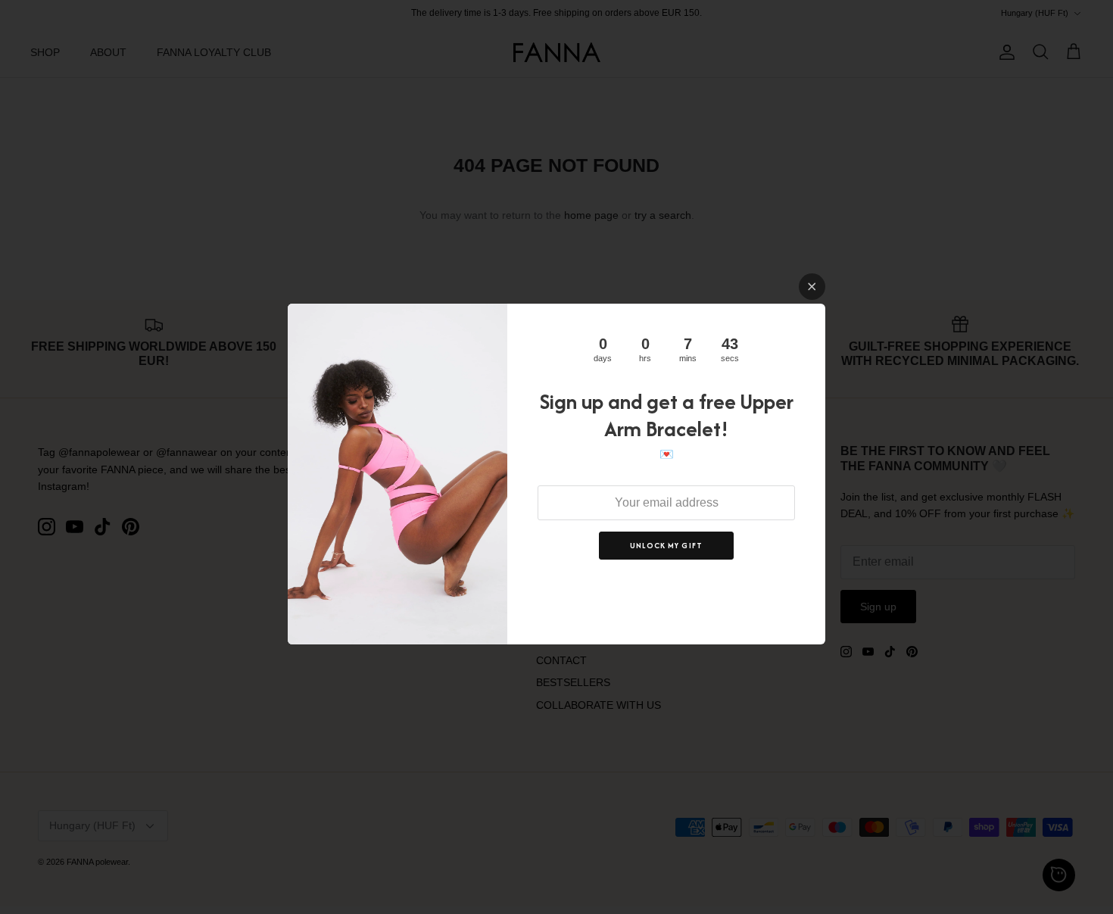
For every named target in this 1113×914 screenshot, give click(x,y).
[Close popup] (812, 286)
